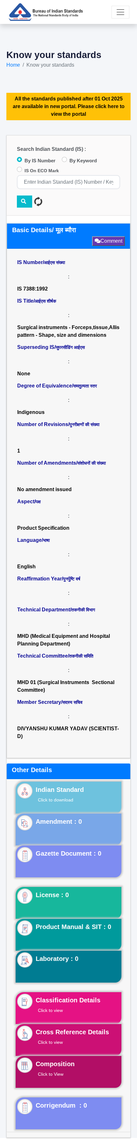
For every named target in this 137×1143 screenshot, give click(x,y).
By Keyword (83, 160)
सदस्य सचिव (72, 702)
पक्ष (38, 501)
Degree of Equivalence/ (57, 385)
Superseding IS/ (51, 347)
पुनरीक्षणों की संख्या (84, 424)
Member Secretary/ (50, 702)
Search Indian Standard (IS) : (51, 149)
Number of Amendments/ (61, 463)
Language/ (33, 540)
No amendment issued (44, 489)
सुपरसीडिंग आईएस (70, 347)
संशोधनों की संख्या (91, 463)
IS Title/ (36, 301)
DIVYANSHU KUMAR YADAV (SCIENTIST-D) (68, 732)
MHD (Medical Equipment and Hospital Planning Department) (63, 639)
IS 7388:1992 (32, 288)
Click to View (50, 1074)
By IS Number (40, 160)
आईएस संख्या (54, 262)
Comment (111, 241)
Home (13, 65)
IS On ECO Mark (42, 170)
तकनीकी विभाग (83, 609)
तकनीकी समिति (81, 656)
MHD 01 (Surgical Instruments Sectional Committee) (65, 686)
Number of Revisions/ (58, 424)
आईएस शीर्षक (45, 301)
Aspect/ (29, 501)
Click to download (55, 799)
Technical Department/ (56, 609)
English (26, 566)
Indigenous (31, 412)
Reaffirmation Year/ (48, 578)
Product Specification (43, 528)
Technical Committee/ (55, 656)
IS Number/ (41, 262)
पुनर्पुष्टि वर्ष (71, 578)
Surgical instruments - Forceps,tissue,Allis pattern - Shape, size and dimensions (68, 331)
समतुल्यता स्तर (85, 385)
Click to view (50, 1010)
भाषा (46, 540)
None (23, 373)
